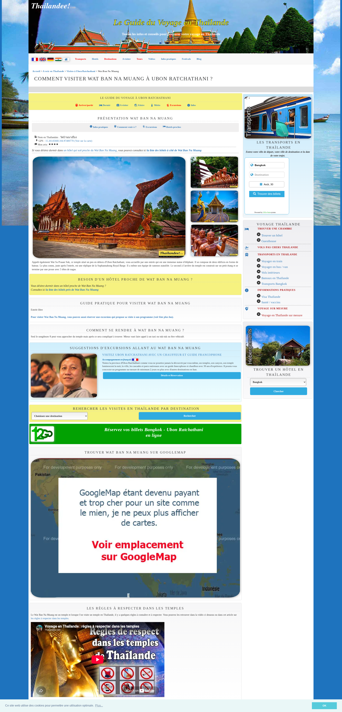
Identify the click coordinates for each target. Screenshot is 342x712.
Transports (80, 59)
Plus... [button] (99, 705)
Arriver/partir (84, 105)
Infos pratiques (168, 59)
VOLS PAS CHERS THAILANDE (278, 247)
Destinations (110, 59)
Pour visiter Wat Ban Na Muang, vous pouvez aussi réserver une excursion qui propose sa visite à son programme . (102, 317)
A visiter (126, 59)
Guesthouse (268, 241)
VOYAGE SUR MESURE (273, 308)
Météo (155, 105)
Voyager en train (271, 261)
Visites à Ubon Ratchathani (81, 71)
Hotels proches (172, 126)
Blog (199, 59)
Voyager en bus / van (274, 267)
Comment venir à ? (125, 126)
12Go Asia (266, 212)
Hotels (95, 59)
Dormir (104, 105)
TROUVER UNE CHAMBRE (275, 228)
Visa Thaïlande (270, 296)
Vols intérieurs (270, 272)
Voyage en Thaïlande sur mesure (281, 315)
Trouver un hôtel (272, 235)
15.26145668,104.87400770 (59, 140)
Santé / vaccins (270, 302)
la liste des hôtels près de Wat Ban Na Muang (72, 289)
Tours (139, 59)
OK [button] (324, 705)
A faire (139, 105)
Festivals (186, 59)
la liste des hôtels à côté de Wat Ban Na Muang (174, 150)
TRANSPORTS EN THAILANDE (277, 254)
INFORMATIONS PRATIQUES (277, 290)
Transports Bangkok (274, 284)
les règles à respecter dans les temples (49, 618)
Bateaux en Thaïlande (275, 278)
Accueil (36, 71)
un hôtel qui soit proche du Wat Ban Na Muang (90, 150)
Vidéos (151, 59)
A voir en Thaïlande (53, 71)
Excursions (173, 105)
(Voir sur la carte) (83, 140)
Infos (191, 105)
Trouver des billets (269, 193)
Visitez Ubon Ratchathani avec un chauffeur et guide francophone (162, 354)
